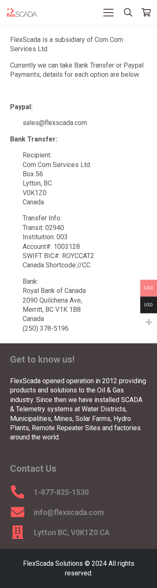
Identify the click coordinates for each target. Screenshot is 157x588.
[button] (128, 12)
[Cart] (146, 12)
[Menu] (108, 12)
